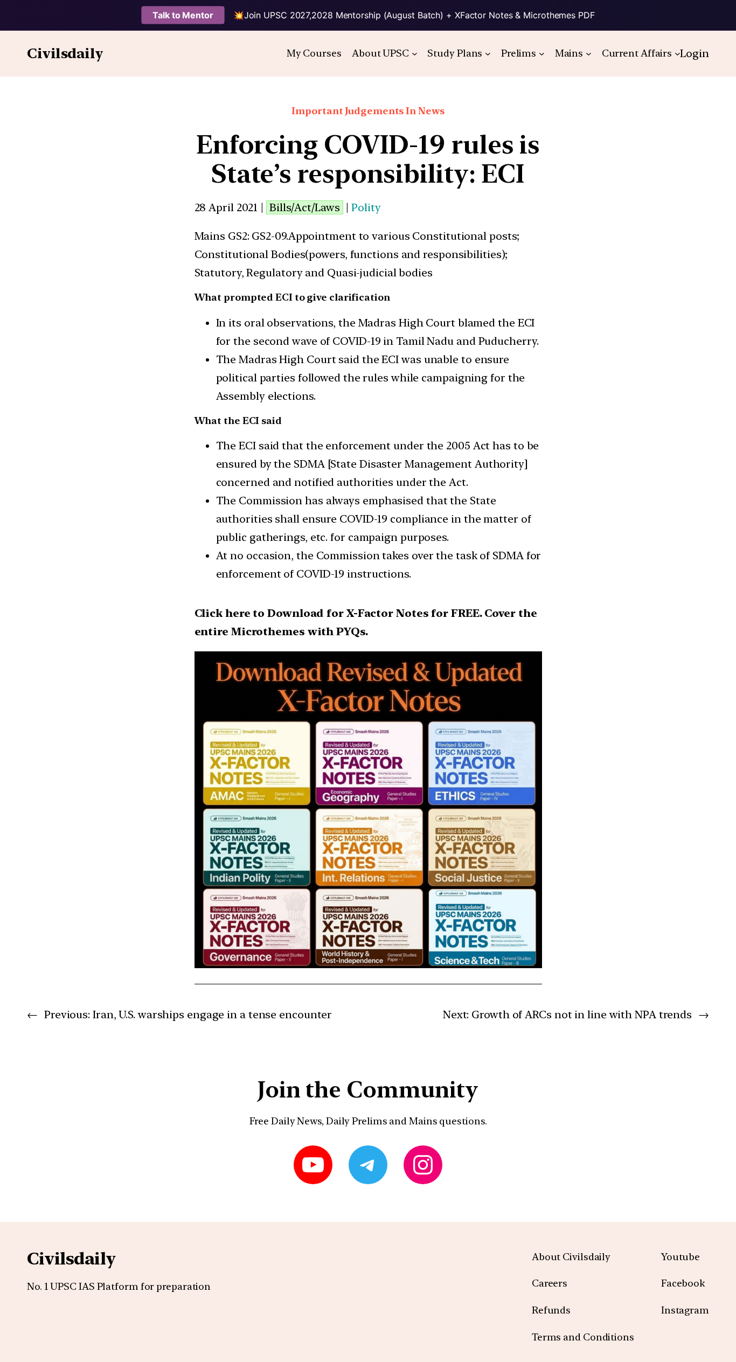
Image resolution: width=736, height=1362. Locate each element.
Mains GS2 (221, 236)
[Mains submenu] (589, 54)
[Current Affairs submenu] (678, 54)
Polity (365, 207)
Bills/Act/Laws (304, 207)
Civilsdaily (65, 53)
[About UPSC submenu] (415, 54)
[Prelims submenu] (542, 54)
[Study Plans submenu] (488, 54)
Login (694, 53)
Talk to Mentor (182, 15)
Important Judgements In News (367, 110)
